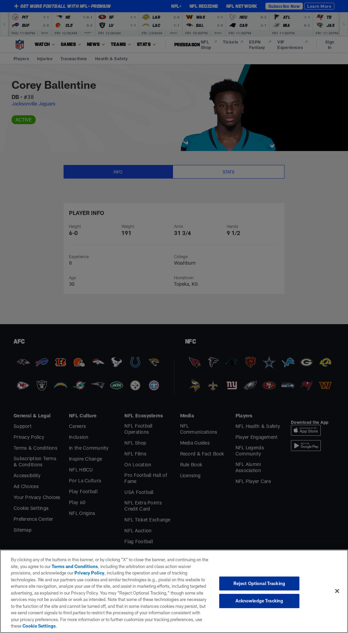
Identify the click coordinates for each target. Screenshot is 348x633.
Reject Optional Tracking (259, 583)
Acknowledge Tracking (259, 600)
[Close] (337, 590)
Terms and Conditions (75, 566)
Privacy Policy (89, 573)
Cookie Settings (39, 626)
